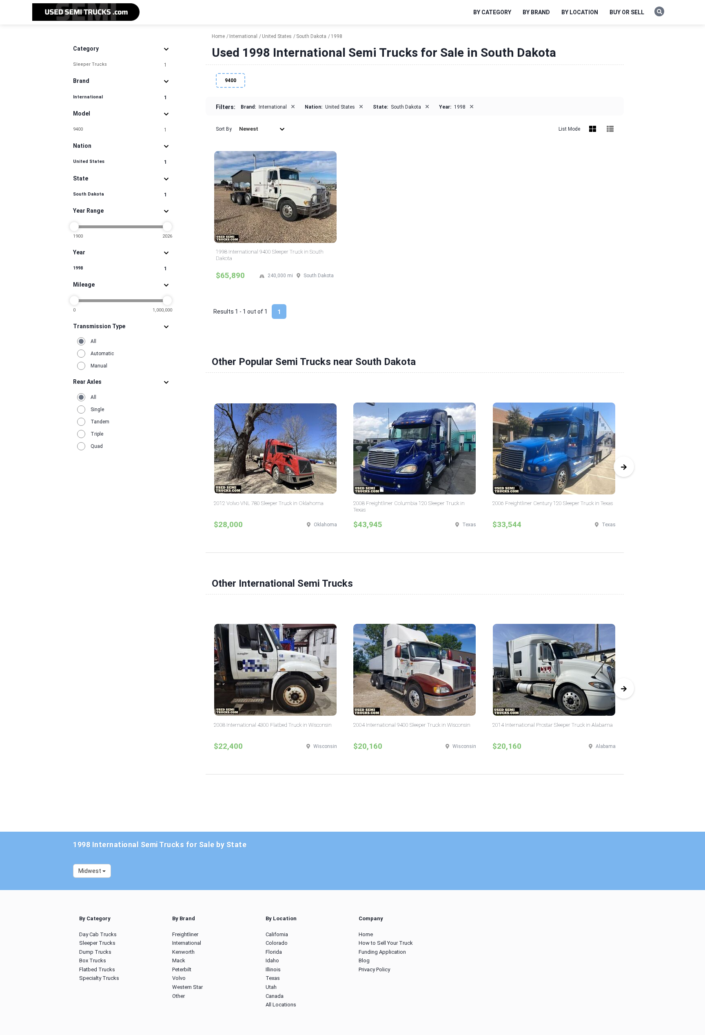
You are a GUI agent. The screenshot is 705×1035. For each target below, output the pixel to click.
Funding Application (382, 952)
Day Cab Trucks (98, 934)
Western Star (187, 987)
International (120, 97)
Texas (273, 978)
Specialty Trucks (99, 978)
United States (120, 162)
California (277, 934)
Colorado (277, 943)
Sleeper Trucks (120, 65)
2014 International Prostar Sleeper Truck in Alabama (552, 725)
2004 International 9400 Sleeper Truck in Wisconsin (411, 725)
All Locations (281, 1005)
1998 (120, 268)
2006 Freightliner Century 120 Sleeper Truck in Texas (552, 503)
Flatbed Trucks (97, 969)
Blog (364, 960)
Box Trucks (92, 960)
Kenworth (183, 952)
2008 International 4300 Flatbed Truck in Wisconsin (273, 725)
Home (366, 934)
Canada (275, 996)
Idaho (272, 960)
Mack (178, 960)
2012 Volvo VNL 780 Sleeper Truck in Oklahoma (269, 503)
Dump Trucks (95, 952)
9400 (120, 130)
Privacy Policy (374, 969)
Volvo (179, 978)
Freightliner (185, 934)
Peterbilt (181, 969)
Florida (274, 952)
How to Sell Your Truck (386, 943)
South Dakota (120, 194)
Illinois (273, 969)
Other (178, 996)
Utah (271, 987)
